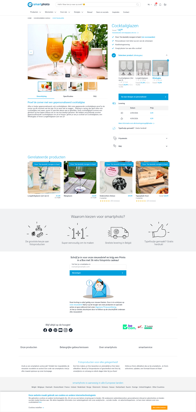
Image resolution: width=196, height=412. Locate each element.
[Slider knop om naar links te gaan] (31, 52)
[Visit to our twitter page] (50, 330)
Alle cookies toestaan (159, 407)
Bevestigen (76, 273)
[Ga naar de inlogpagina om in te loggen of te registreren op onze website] (155, 4)
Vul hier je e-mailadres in (81, 264)
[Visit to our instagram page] (65, 330)
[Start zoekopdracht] (137, 4)
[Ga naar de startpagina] (39, 4)
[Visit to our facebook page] (45, 330)
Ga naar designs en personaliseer (133, 97)
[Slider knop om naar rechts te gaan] (104, 52)
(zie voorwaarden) (148, 37)
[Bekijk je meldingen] (160, 4)
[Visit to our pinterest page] (55, 330)
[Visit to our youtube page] (60, 330)
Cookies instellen (35, 408)
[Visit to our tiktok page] (70, 330)
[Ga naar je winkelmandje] (165, 4)
